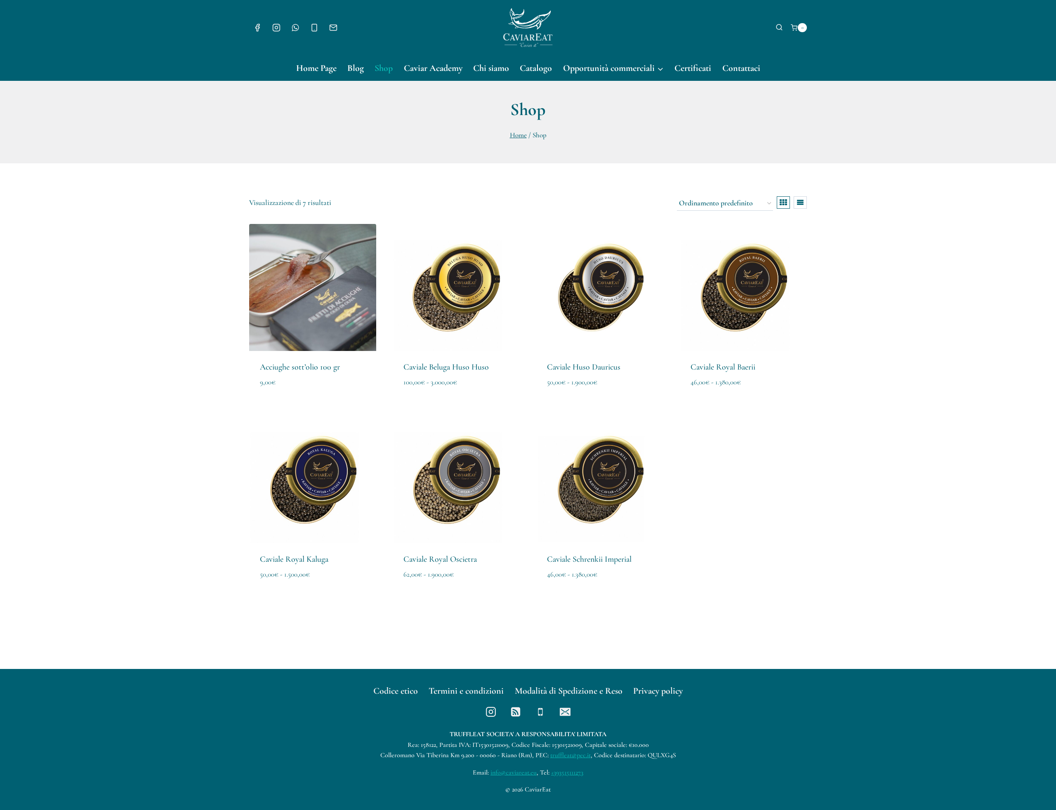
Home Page (316, 68)
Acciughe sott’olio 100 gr (300, 367)
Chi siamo (491, 68)
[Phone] (540, 712)
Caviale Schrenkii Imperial (589, 559)
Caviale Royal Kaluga (294, 559)
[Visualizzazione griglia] (783, 202)
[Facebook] (257, 27)
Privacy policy (658, 690)
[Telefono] (314, 27)
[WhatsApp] (295, 27)
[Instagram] (276, 27)
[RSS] (515, 712)
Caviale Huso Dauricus (583, 367)
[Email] (333, 27)
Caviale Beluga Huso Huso (446, 367)
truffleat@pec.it (570, 755)
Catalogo (536, 68)
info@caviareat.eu (513, 772)
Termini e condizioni (466, 690)
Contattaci (741, 68)
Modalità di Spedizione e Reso (568, 690)
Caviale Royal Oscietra (440, 559)
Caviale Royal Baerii (723, 367)
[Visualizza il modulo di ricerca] (779, 27)
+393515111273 (567, 772)
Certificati (692, 68)
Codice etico (395, 690)
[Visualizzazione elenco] (800, 202)
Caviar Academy (433, 68)
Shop (384, 68)
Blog (355, 68)
